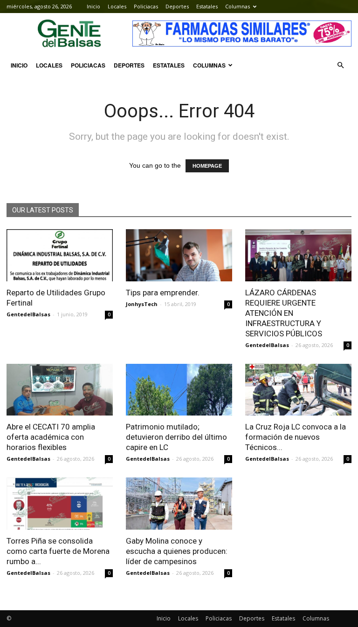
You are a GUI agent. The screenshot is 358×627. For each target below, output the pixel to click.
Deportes (177, 6)
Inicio (93, 6)
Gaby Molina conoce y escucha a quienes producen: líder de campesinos (176, 551)
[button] (340, 65)
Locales (117, 6)
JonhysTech (142, 303)
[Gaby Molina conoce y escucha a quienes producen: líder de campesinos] (179, 503)
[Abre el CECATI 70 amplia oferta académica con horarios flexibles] (60, 390)
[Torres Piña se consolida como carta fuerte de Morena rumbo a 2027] (60, 503)
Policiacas (146, 6)
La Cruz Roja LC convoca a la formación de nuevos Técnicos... (295, 437)
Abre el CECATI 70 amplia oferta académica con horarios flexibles (51, 437)
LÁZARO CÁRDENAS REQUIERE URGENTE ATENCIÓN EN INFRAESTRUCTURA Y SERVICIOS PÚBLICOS (283, 313)
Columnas (237, 6)
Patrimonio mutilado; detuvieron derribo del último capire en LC (176, 437)
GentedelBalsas (28, 314)
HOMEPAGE (207, 166)
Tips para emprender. (163, 292)
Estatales (207, 6)
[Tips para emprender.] (179, 255)
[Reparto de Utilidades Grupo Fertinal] (60, 255)
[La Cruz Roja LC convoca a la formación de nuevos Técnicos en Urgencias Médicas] (298, 390)
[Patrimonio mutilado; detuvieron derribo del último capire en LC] (179, 390)
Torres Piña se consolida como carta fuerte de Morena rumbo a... (58, 551)
